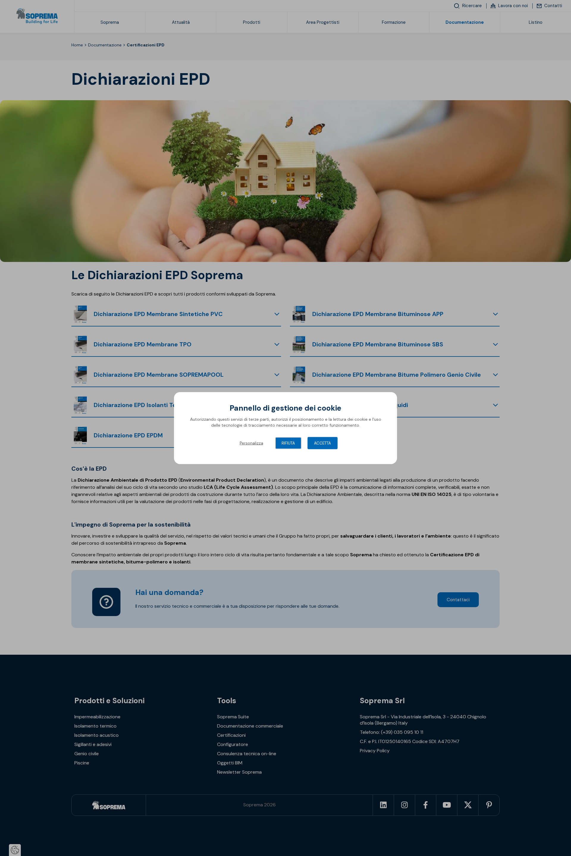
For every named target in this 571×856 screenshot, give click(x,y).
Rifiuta (288, 443)
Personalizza (251, 443)
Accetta (322, 443)
